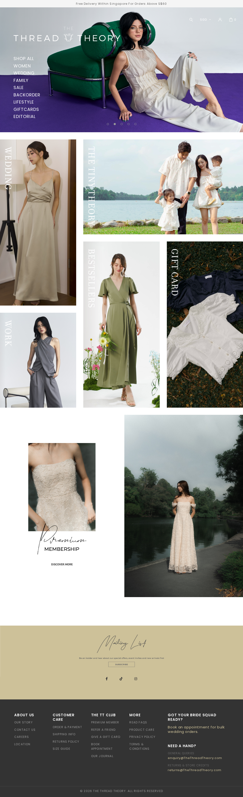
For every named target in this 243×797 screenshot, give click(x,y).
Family (21, 80)
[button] (108, 124)
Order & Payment (67, 727)
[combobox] (204, 19)
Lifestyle (24, 102)
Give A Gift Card (105, 737)
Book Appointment (102, 746)
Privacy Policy (142, 737)
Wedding (24, 73)
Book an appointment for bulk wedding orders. (196, 729)
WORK (8, 333)
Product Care (141, 730)
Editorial (24, 116)
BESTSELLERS (91, 278)
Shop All (24, 58)
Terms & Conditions (139, 746)
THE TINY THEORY (91, 186)
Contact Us (25, 730)
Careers (21, 737)
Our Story (23, 722)
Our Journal (102, 756)
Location (22, 744)
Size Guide (61, 749)
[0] (231, 20)
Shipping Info (64, 734)
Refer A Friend (103, 730)
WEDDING (8, 168)
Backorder (27, 95)
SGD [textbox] (203, 20)
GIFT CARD (175, 272)
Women (22, 66)
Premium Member (105, 722)
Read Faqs (138, 722)
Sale (19, 87)
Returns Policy (66, 742)
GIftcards (26, 109)
